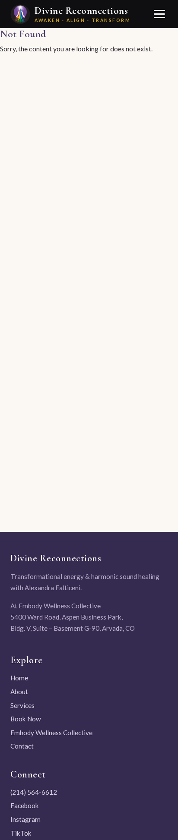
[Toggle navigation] (159, 14)
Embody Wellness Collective (51, 732)
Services (22, 705)
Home (19, 678)
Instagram (25, 819)
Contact (22, 746)
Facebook (24, 805)
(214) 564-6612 (33, 792)
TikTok (21, 833)
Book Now (25, 719)
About (19, 691)
